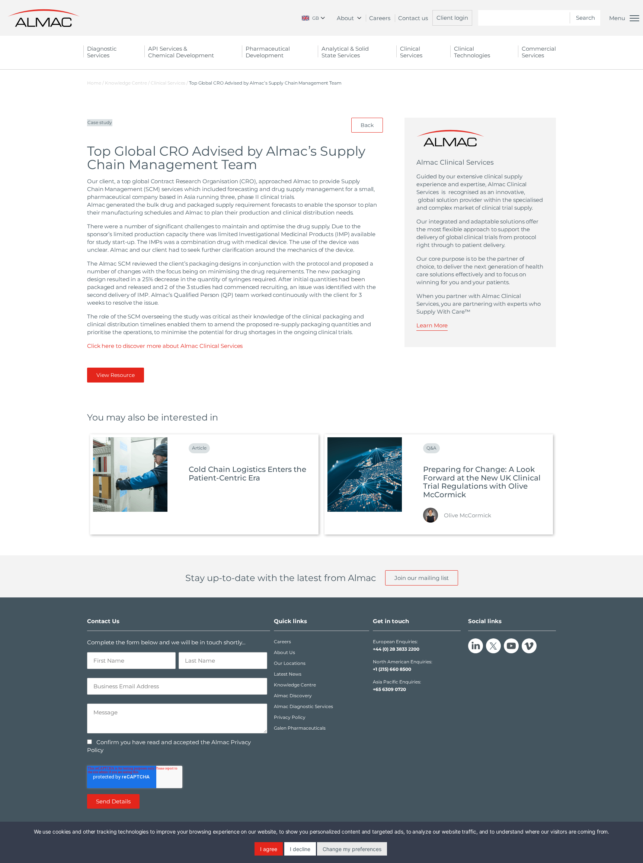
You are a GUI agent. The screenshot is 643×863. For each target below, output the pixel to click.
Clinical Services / (170, 83)
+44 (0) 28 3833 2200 (396, 649)
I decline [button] (300, 849)
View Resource (115, 375)
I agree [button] (268, 849)
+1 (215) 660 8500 (392, 669)
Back (367, 125)
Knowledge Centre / (128, 83)
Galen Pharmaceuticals (300, 728)
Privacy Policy (289, 717)
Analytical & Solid (345, 52)
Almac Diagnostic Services (303, 706)
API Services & (181, 52)
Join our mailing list (421, 577)
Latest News (287, 674)
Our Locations (289, 663)
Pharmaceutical (268, 52)
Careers (379, 18)
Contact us (413, 18)
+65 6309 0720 (389, 689)
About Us (284, 652)
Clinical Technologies (472, 52)
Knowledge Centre (295, 685)
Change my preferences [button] (352, 849)
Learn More (432, 325)
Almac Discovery (293, 695)
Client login (452, 17)
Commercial (539, 52)
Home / (95, 83)
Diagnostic (101, 52)
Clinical (411, 52)
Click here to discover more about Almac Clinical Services (165, 345)
